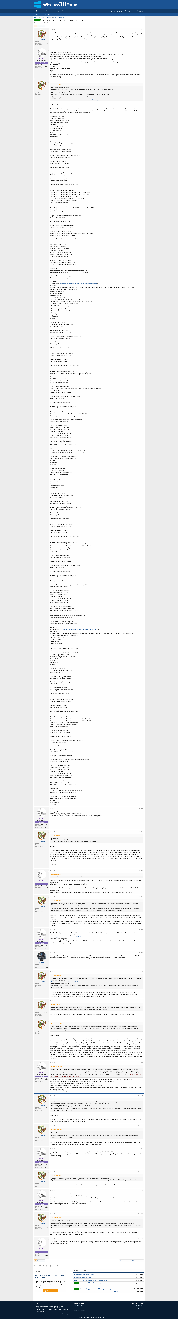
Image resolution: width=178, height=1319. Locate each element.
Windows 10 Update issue (82, 1277)
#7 (142, 896)
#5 (142, 831)
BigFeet (41, 962)
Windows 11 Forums (79, 1310)
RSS (141, 1308)
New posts (37, 14)
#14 (142, 1095)
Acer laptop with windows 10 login (90, 1283)
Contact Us (139, 1305)
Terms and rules (50, 1314)
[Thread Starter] (42, 38)
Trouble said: (55, 85)
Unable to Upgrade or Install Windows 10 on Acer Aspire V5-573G (96, 1292)
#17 (142, 1171)
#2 (142, 49)
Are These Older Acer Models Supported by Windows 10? (93, 1286)
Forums (40, 11)
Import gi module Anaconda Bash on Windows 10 (90, 1280)
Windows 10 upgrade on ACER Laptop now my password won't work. (102, 1289)
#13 (142, 1063)
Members (62, 11)
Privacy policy (60, 1314)
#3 (142, 81)
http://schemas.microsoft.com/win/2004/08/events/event (78, 284)
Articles (50, 11)
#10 (142, 972)
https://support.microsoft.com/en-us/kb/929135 (65, 937)
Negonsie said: (55, 874)
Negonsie (38, 23)
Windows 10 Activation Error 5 (84, 1274)
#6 (142, 870)
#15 (142, 1125)
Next (41, 26)
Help (67, 1314)
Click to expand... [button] (96, 100)
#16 (142, 1149)
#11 (142, 1001)
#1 (142, 30)
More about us (41, 1314)
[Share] (139, 30)
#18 (142, 1191)
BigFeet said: (54, 1004)
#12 (142, 1020)
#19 (142, 1213)
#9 (142, 952)
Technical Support (79, 1305)
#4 (142, 808)
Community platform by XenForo (89, 1317)
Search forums (46, 14)
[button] (54, 11)
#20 (142, 1238)
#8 (142, 929)
